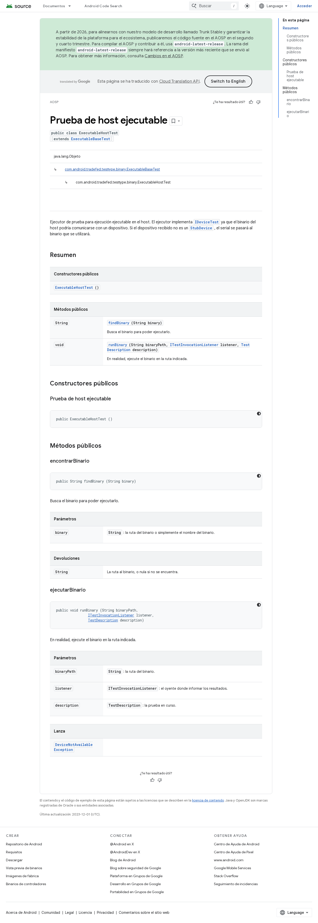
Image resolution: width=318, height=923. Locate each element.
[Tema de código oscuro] (259, 414)
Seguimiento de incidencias (236, 884)
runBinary (117, 344)
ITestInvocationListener (194, 344)
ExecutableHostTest (74, 287)
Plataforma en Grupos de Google (136, 876)
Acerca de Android (21, 913)
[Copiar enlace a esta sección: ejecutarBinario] (91, 590)
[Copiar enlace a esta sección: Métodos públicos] (108, 446)
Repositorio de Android (24, 844)
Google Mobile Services (232, 868)
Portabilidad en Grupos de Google (137, 892)
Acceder (304, 6)
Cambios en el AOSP (164, 56)
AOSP (54, 102)
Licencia (85, 913)
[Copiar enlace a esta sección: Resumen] (82, 255)
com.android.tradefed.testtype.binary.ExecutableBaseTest (112, 169)
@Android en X (122, 844)
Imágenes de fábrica (22, 876)
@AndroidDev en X (125, 852)
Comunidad (50, 913)
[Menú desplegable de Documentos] (72, 6)
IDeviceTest (207, 222)
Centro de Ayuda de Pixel (233, 852)
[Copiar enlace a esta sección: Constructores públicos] (124, 384)
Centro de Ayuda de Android (236, 844)
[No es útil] (258, 102)
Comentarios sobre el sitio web (144, 913)
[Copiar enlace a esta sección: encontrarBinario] (94, 461)
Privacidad (105, 913)
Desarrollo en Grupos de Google (135, 884)
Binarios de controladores (26, 884)
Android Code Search (103, 6)
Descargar (14, 860)
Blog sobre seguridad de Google (135, 868)
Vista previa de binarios (24, 868)
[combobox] (214, 5)
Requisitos (14, 852)
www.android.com (228, 860)
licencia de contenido (208, 800)
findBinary (118, 322)
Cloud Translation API (179, 81)
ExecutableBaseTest (90, 138)
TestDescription (103, 620)
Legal (69, 913)
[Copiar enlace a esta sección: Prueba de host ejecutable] (116, 399)
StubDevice (201, 228)
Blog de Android (123, 860)
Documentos (54, 6)
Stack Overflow (226, 876)
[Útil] (251, 102)
